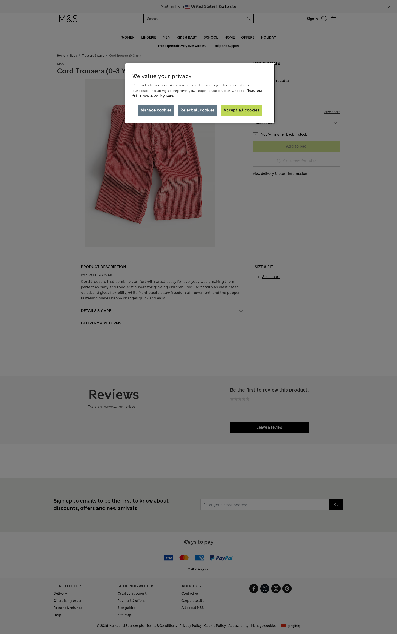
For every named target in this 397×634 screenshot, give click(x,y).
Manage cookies (156, 110)
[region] (200, 93)
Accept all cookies (241, 110)
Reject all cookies (198, 110)
